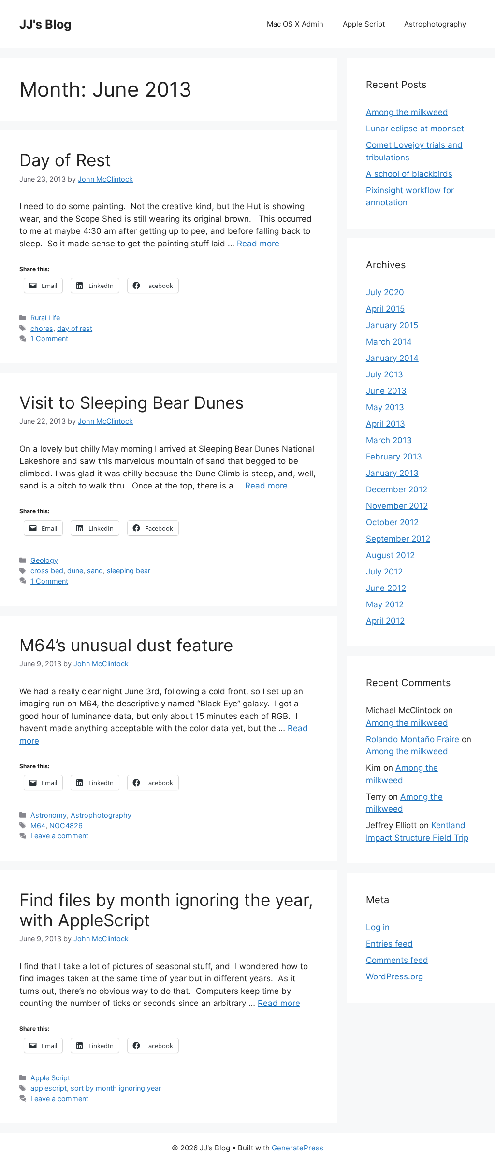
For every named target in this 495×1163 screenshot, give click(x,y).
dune (75, 570)
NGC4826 (66, 825)
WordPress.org (394, 976)
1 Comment (49, 338)
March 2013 (389, 440)
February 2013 (394, 456)
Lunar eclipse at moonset (415, 128)
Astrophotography (435, 24)
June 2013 (386, 391)
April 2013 (385, 424)
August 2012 (390, 555)
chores (41, 328)
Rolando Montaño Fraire (412, 739)
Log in (378, 927)
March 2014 (389, 341)
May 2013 (385, 407)
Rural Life (45, 318)
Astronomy (48, 815)
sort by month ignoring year (116, 1088)
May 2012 (385, 604)
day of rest (74, 328)
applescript (48, 1088)
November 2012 (397, 506)
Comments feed (397, 960)
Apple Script (364, 24)
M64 (37, 825)
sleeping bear (128, 570)
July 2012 (384, 571)
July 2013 (384, 374)
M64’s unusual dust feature (126, 645)
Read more (258, 243)
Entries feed (389, 943)
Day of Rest (65, 160)
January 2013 (392, 473)
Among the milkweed (407, 112)
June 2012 (386, 588)
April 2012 (385, 621)
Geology (44, 560)
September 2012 (398, 539)
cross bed (46, 570)
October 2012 (392, 522)
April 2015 (385, 309)
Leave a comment (59, 836)
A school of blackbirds (409, 174)
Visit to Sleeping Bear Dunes (131, 402)
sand (95, 570)
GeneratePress (297, 1147)
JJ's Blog (45, 24)
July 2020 (385, 292)
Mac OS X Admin (295, 24)
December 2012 (396, 489)
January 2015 (392, 325)
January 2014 (392, 358)
